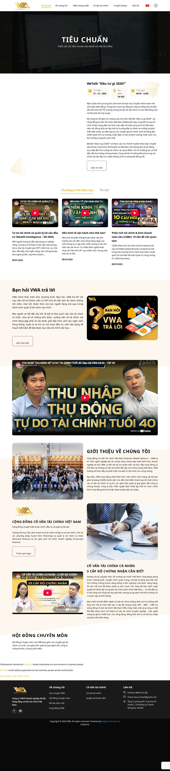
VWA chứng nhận (81, 5)
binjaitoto (85, 702)
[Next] (163, 13)
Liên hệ (135, 5)
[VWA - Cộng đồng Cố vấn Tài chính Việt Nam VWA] (24, 5)
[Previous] (6, 13)
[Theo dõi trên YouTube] (20, 689)
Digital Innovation (110, 699)
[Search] (156, 5)
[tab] (77, 127)
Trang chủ (46, 5)
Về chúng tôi (61, 5)
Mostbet (28, 642)
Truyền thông (120, 5)
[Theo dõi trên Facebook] (14, 689)
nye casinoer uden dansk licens (14, 654)
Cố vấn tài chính (100, 5)
